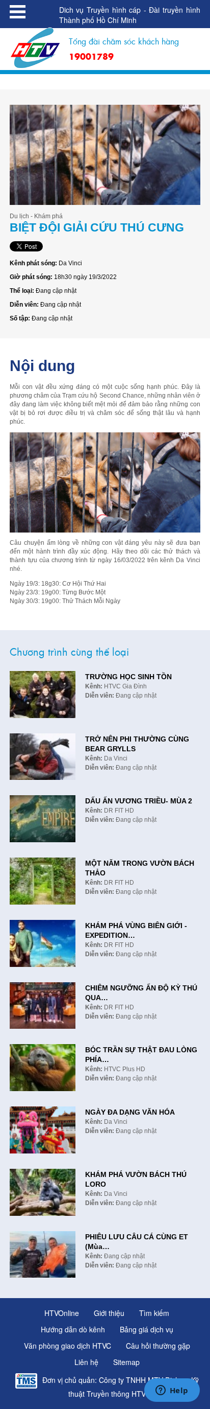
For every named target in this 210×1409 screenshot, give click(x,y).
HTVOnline (61, 1313)
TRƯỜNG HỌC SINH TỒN (128, 677)
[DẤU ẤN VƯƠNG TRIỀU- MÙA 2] (42, 817)
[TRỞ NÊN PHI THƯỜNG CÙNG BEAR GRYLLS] (42, 755)
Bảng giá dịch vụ (146, 1329)
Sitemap (126, 1362)
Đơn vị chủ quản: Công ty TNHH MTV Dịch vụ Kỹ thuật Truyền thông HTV (120, 1387)
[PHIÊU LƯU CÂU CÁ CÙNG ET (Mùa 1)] (42, 1253)
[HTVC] (36, 48)
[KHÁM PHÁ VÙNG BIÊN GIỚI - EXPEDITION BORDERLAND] (42, 942)
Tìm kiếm (154, 1313)
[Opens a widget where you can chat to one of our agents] (172, 1391)
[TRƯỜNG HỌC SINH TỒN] (42, 693)
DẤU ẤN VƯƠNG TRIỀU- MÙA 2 (138, 801)
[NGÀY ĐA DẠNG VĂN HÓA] (42, 1128)
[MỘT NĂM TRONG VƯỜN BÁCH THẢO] (42, 879)
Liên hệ (86, 1362)
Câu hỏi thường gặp (158, 1346)
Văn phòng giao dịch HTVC (67, 1346)
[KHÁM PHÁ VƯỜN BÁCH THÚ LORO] (42, 1191)
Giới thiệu (109, 1313)
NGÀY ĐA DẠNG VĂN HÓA (130, 1112)
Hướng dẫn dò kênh (73, 1329)
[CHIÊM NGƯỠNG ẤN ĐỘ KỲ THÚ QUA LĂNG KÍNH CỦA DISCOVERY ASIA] (42, 1004)
